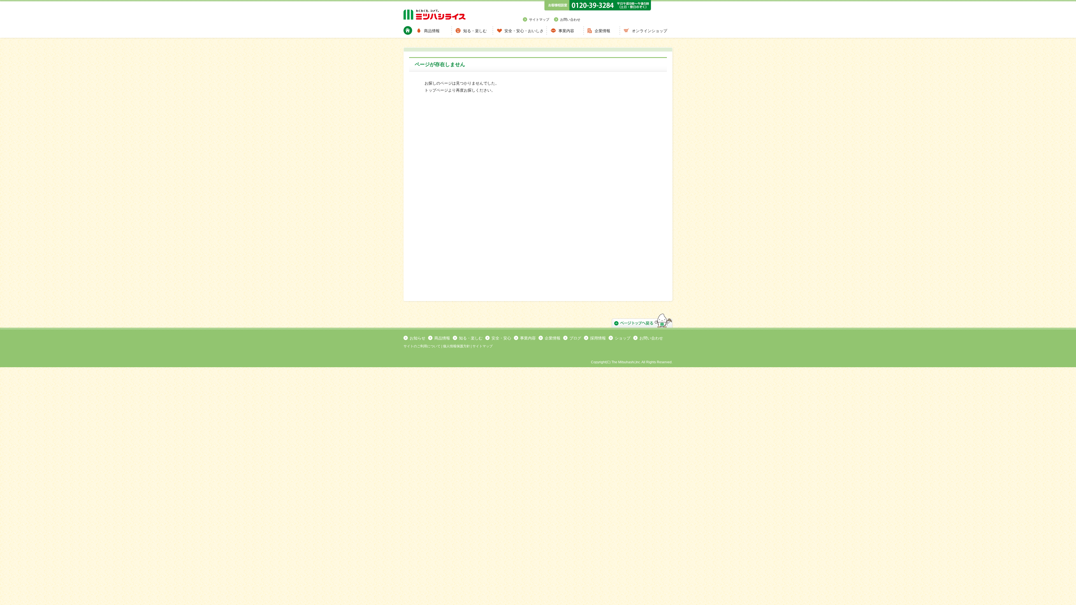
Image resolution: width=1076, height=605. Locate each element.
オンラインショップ (649, 31)
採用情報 (598, 338)
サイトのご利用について (422, 346)
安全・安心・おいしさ (524, 31)
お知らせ (417, 338)
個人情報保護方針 (456, 346)
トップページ (436, 90)
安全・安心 (501, 338)
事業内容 (566, 31)
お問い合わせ (570, 20)
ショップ (622, 338)
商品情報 (432, 31)
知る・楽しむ (475, 31)
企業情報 (602, 31)
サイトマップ (539, 20)
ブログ (575, 338)
